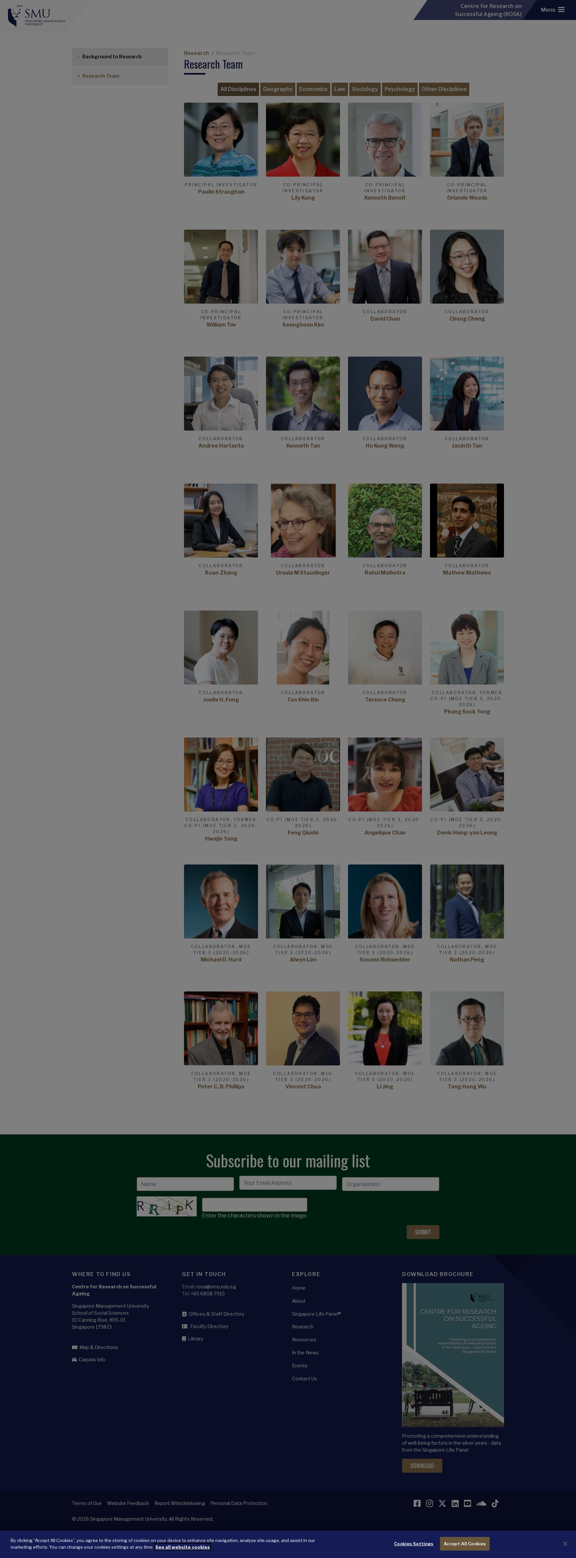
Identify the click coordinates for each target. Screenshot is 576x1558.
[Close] (565, 1543)
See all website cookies (182, 1546)
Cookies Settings (413, 1543)
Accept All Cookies (465, 1543)
